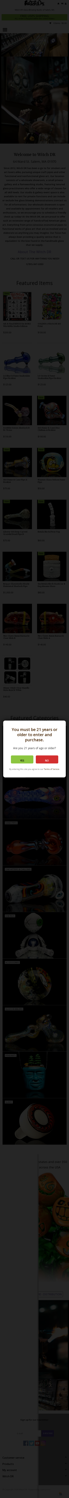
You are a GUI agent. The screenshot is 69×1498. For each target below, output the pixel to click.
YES (22, 760)
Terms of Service (51, 769)
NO (47, 760)
